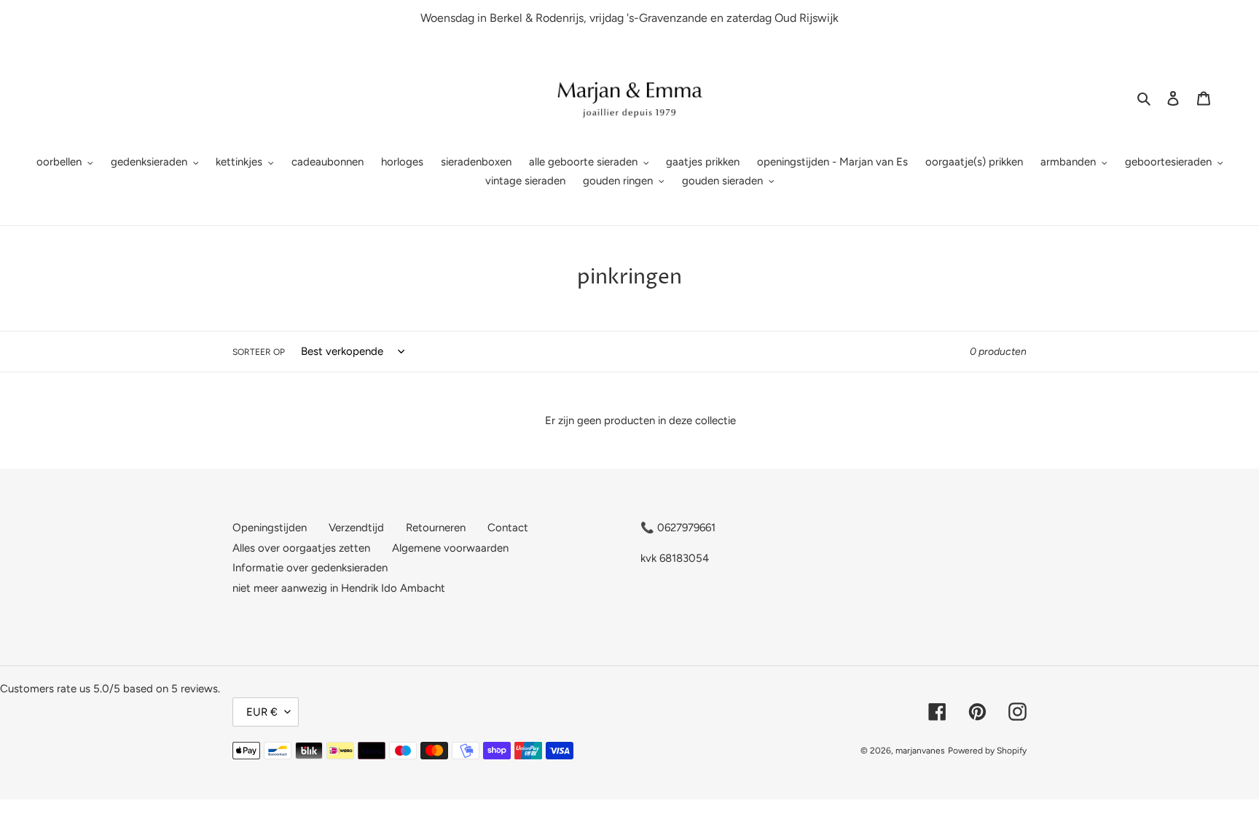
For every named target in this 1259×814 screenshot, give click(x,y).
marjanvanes (920, 750)
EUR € (262, 712)
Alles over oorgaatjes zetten (301, 548)
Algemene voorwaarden (450, 548)
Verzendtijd (356, 527)
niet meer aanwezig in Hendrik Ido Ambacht (338, 588)
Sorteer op (258, 352)
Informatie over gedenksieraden (310, 567)
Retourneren (436, 527)
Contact (507, 527)
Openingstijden (269, 527)
